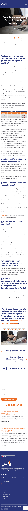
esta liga (4, 215)
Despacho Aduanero (6, 494)
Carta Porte (14, 14)
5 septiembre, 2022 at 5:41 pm (7, 431)
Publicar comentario (9, 399)
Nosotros (4, 490)
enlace (2, 304)
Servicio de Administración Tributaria (14, 42)
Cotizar (3, 492)
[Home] (6, 3)
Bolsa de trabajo (5, 496)
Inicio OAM (4, 488)
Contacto (4, 498)
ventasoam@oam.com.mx (8, 484)
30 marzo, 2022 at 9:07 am (7, 414)
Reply (14, 414)
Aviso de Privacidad (17, 506)
